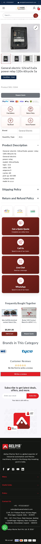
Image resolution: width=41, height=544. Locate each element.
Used (9, 77)
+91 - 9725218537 (21, 506)
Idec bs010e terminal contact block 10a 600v (9, 321)
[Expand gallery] (35, 27)
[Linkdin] (22, 469)
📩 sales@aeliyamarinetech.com (27, 2)
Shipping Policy (20, 189)
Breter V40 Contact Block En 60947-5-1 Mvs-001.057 (29, 321)
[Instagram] (13, 469)
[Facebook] (3, 469)
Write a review (20, 374)
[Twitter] (8, 469)
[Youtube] (18, 469)
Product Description (20, 145)
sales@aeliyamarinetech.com (21, 509)
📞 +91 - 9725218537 (7, 2)
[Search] (35, 15)
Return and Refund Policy (20, 198)
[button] (6, 59)
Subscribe (32, 396)
